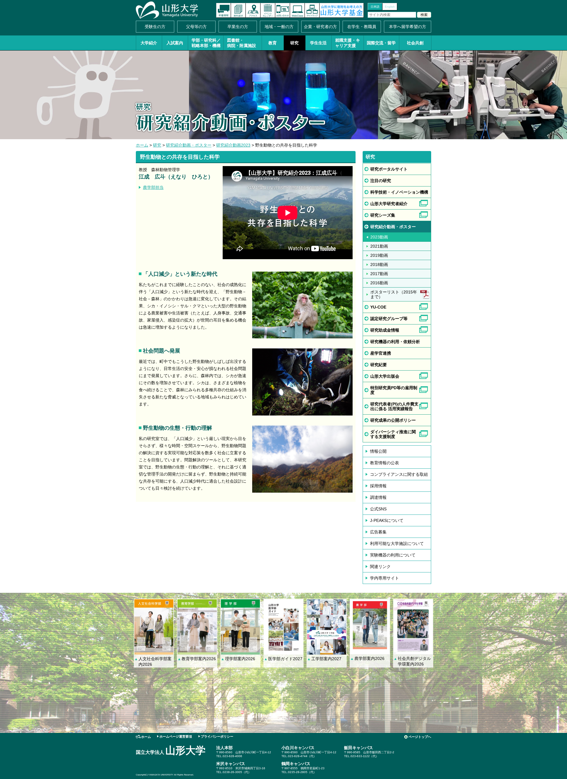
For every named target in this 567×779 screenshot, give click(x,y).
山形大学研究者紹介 (389, 203)
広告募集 (378, 532)
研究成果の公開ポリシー (393, 420)
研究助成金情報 (384, 330)
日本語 (375, 6)
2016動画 (379, 282)
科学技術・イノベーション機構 (399, 192)
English (390, 6)
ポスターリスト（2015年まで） (393, 294)
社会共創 (415, 42)
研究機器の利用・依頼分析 (395, 341)
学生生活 (318, 42)
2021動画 (379, 246)
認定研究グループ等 (389, 318)
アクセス (253, 10)
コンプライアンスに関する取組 (399, 474)
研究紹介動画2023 (233, 145)
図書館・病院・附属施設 (241, 43)
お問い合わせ (282, 10)
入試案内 (175, 42)
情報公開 (378, 451)
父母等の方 (196, 26)
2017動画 (379, 273)
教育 (272, 42)
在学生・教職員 (361, 26)
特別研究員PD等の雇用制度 (393, 390)
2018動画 (379, 264)
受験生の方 (155, 26)
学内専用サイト (384, 578)
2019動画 (379, 255)
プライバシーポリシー (217, 736)
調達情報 (378, 497)
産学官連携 (380, 353)
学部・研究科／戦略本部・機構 (206, 43)
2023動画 (379, 237)
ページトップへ (419, 737)
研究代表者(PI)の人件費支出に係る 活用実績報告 (394, 406)
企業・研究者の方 (320, 26)
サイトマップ (312, 10)
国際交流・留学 (381, 42)
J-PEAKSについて (386, 520)
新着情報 (223, 10)
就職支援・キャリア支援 (347, 43)
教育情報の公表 (384, 462)
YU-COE (378, 307)
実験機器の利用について (393, 555)
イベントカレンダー (267, 10)
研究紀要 (378, 364)
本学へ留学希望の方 (407, 26)
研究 (294, 42)
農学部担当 (153, 187)
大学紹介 (149, 42)
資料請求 (238, 10)
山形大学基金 (342, 10)
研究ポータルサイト (389, 169)
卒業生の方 (237, 26)
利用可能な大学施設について (397, 543)
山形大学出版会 (384, 376)
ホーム (142, 145)
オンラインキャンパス (297, 10)
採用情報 (378, 485)
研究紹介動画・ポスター (188, 145)
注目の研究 (380, 180)
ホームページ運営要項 (175, 736)
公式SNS (378, 509)
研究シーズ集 (382, 215)
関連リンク (380, 566)
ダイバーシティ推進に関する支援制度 (393, 434)
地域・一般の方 (279, 26)
